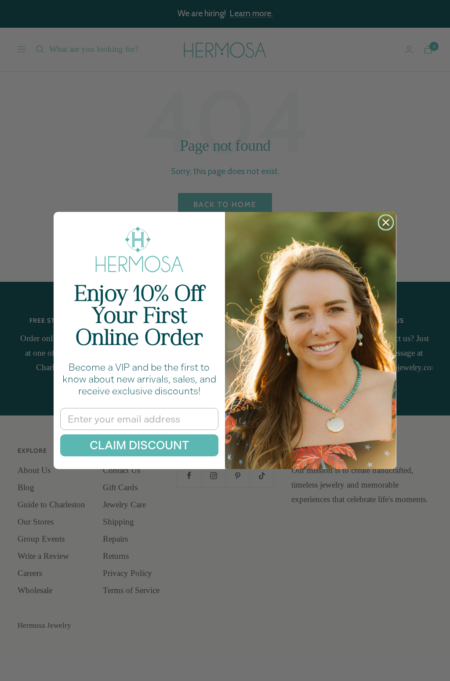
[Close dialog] (386, 222)
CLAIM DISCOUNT (139, 445)
